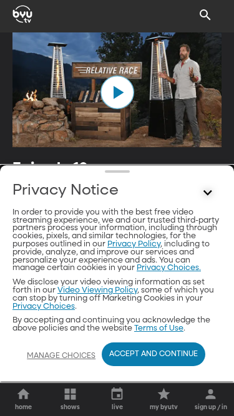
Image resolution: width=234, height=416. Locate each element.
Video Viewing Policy (97, 290)
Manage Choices (61, 356)
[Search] (205, 15)
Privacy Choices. (169, 268)
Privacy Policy (133, 244)
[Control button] (207, 193)
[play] (117, 92)
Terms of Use (158, 328)
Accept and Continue (153, 354)
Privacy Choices (43, 306)
